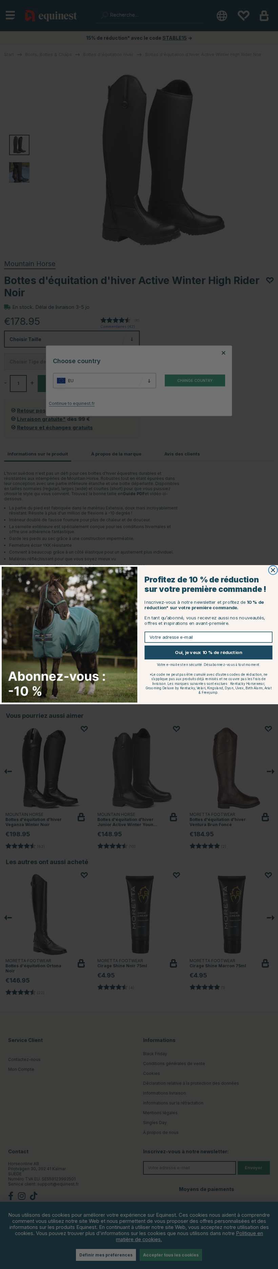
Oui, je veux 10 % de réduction (208, 652)
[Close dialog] (273, 569)
